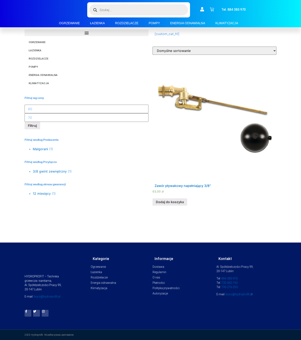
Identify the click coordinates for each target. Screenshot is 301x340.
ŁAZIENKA (97, 23)
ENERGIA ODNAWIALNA (187, 23)
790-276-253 (229, 287)
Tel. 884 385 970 (233, 9)
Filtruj (32, 126)
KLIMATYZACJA (226, 23)
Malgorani (40, 149)
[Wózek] (212, 9)
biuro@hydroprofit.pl (47, 296)
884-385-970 (229, 278)
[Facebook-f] (28, 313)
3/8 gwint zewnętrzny (50, 171)
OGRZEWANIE (69, 23)
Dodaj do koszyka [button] (170, 202)
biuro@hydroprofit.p (239, 294)
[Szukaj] (95, 10)
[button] (86, 32)
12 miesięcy (42, 193)
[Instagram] (45, 313)
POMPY (154, 23)
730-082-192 (229, 282)
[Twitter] (36, 313)
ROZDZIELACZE (126, 23)
